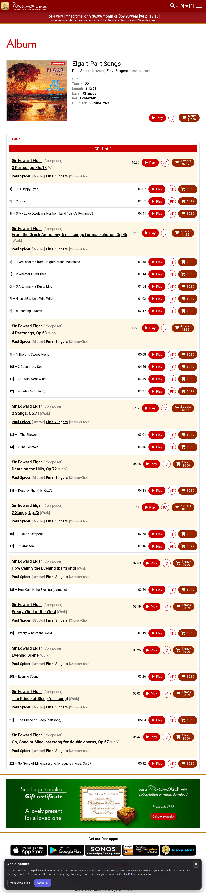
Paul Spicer (81, 71)
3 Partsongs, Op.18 (29, 167)
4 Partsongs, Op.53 (29, 333)
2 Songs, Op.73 (25, 512)
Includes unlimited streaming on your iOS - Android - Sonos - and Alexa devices (103, 20)
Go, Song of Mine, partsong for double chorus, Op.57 (60, 742)
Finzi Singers (117, 71)
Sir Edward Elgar (27, 160)
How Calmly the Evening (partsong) (44, 568)
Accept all (43, 882)
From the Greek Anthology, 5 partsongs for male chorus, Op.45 (69, 234)
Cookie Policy (127, 874)
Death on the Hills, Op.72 (34, 469)
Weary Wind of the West (34, 611)
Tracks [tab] (16, 138)
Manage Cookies (20, 882)
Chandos (89, 93)
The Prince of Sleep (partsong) (40, 698)
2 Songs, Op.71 (25, 413)
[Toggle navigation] (199, 6)
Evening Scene (25, 655)
